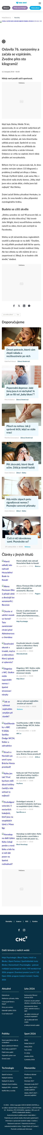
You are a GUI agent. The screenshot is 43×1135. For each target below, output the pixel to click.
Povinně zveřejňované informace (21, 1129)
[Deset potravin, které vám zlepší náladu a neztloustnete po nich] (21, 338)
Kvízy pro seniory (7, 1007)
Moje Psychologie (9, 958)
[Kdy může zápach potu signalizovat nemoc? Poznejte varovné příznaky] (21, 488)
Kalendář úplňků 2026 (9, 1010)
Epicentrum (5, 995)
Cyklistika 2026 (29, 1059)
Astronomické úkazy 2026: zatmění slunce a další (31, 1009)
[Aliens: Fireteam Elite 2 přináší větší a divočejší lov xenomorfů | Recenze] (8, 596)
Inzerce (18, 921)
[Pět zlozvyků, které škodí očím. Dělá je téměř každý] (21, 453)
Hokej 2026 (28, 1047)
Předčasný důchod (30, 1074)
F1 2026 (27, 1053)
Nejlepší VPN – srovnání (10, 1087)
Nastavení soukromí (13, 1123)
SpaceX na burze (7, 1074)
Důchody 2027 (29, 1081)
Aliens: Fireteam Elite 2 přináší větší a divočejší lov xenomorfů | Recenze (28, 588)
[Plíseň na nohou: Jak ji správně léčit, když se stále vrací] (21, 415)
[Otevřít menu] (39, 3)
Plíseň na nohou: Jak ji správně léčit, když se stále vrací (21, 429)
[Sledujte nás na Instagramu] (24, 930)
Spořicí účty (28, 1078)
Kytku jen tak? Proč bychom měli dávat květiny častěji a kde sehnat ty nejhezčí (27, 775)
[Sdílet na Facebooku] (14, 306)
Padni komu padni (7, 1052)
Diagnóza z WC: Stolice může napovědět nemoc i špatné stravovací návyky (28, 670)
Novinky (17, 17)
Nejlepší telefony (7, 1078)
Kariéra (34, 921)
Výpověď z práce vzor (9, 1055)
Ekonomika (29, 1068)
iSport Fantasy (14, 961)
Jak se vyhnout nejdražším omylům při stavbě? (27, 702)
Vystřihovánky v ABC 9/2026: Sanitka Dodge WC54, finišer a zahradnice (28, 725)
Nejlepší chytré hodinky (9, 1084)
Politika (5, 1034)
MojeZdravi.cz (6, 17)
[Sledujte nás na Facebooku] (19, 930)
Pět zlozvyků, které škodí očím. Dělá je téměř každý (20, 466)
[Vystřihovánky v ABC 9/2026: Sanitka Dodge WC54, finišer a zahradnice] (8, 735)
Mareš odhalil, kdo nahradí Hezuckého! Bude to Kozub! (27, 562)
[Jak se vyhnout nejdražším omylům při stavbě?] (9, 709)
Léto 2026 (29, 989)
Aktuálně (6, 989)
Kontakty (9, 921)
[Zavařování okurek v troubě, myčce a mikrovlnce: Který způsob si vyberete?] (8, 653)
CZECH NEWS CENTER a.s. (30, 1105)
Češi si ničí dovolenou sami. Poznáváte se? (19, 540)
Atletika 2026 (28, 1056)
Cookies (34, 1121)
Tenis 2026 (28, 1050)
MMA (26, 1040)
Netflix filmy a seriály (8, 1091)
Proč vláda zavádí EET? (9, 1049)
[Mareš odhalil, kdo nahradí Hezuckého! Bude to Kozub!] (8, 571)
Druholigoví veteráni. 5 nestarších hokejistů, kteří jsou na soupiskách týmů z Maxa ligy (28, 804)
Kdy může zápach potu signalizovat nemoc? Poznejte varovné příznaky (20, 502)
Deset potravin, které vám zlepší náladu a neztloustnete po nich (20, 352)
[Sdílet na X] (19, 306)
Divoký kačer (6, 1059)
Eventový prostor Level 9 (25, 972)
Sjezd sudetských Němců (10, 1046)
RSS (26, 921)
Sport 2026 (30, 1034)
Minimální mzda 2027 (31, 1084)
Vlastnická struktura (28, 1123)
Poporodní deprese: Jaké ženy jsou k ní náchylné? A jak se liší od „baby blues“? (20, 391)
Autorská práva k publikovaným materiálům (21, 1115)
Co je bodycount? (7, 1014)
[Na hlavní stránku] (21, 3)
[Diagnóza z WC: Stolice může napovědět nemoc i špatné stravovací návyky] (8, 682)
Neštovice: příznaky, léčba (10, 998)
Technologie (8, 1068)
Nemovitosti (14, 965)
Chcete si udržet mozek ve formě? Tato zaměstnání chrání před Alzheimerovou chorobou (27, 613)
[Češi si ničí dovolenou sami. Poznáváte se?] (21, 527)
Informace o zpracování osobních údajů (17, 1121)
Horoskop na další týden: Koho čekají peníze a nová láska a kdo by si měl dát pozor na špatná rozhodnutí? (28, 836)
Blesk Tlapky (23, 958)
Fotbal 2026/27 (29, 1043)
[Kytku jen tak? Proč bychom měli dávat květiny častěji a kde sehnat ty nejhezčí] (8, 785)
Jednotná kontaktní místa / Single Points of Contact (21, 1126)
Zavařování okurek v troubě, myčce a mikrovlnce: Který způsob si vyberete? (27, 645)
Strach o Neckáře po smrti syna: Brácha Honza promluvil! (28, 753)
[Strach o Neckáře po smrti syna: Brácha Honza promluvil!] (8, 759)
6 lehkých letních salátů (31, 1025)
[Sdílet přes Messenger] (29, 306)
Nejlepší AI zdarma (8, 1081)
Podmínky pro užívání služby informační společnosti (21, 1118)
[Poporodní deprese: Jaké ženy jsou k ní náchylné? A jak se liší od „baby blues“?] (21, 376)
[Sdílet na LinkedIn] (24, 306)
